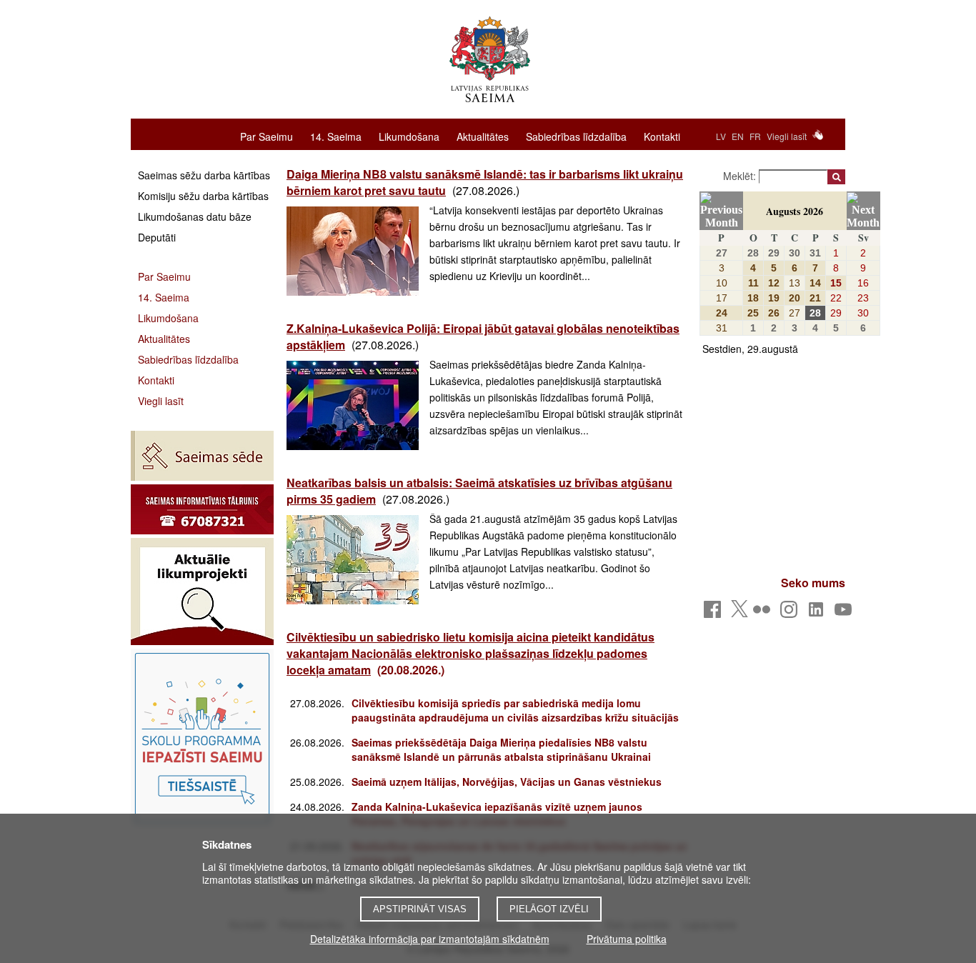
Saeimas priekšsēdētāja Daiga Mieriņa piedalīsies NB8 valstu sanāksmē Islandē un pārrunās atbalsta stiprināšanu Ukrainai (501, 749)
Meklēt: (741, 176)
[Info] (202, 509)
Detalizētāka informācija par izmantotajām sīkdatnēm (429, 939)
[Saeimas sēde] (202, 456)
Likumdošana (409, 135)
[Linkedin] (818, 613)
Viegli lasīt (787, 136)
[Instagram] (791, 613)
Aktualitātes (483, 135)
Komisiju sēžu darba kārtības (203, 196)
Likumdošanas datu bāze (195, 216)
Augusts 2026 (794, 211)
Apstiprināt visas (420, 909)
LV (721, 136)
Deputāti (157, 237)
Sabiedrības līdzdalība (576, 135)
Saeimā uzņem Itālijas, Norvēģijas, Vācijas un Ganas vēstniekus (507, 781)
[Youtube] (846, 613)
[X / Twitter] (739, 613)
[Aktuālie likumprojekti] (202, 591)
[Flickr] (764, 613)
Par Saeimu (266, 135)
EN (738, 136)
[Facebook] (715, 613)
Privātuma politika (627, 939)
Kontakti (662, 135)
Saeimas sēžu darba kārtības (204, 175)
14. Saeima (336, 135)
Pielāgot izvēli (549, 909)
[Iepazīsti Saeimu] (202, 738)
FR (755, 136)
